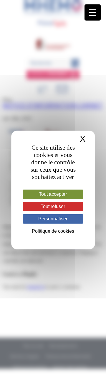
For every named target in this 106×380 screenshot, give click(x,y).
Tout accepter (53, 194)
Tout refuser (53, 206)
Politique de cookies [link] (53, 231)
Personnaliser (52, 218)
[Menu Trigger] (93, 12)
